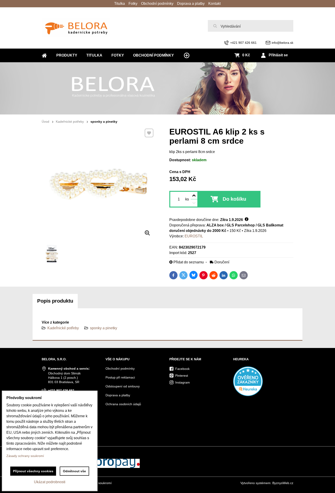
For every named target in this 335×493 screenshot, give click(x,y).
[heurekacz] (248, 395)
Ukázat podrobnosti (49, 482)
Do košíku (234, 199)
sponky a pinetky (103, 328)
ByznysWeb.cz (282, 483)
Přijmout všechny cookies (33, 471)
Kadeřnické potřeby (63, 328)
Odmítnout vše (74, 471)
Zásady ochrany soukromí (25, 456)
